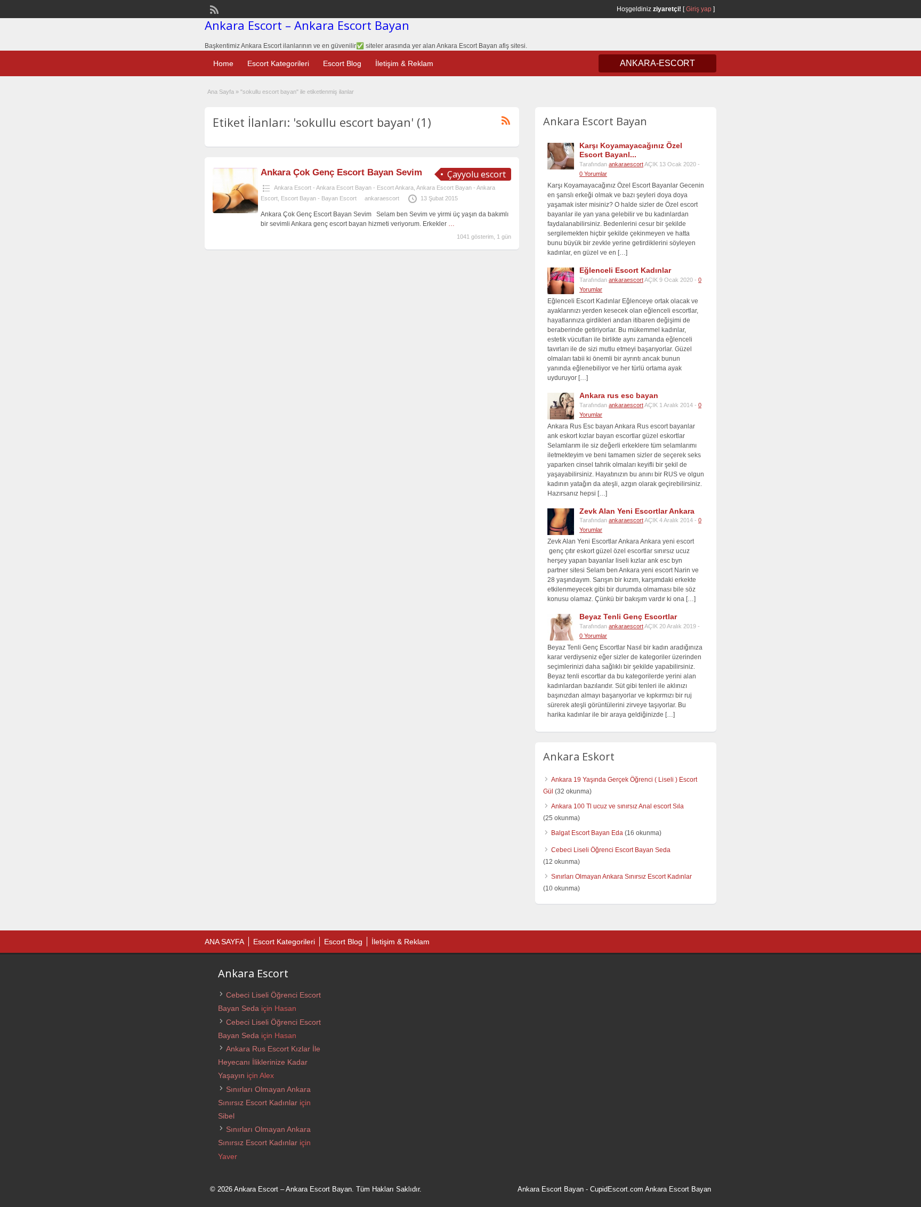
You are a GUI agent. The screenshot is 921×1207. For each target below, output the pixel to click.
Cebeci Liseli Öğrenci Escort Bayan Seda (610, 850)
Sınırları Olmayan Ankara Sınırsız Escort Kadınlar (621, 876)
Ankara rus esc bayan (618, 395)
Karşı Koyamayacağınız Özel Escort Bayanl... (630, 150)
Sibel (226, 1116)
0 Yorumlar (593, 174)
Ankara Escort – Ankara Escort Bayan (307, 25)
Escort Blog (342, 63)
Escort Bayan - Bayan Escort (319, 198)
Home (223, 63)
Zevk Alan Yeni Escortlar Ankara (636, 511)
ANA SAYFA (224, 941)
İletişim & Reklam (404, 63)
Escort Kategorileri (278, 63)
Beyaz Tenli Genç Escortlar (628, 616)
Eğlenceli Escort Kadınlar (625, 270)
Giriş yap (699, 9)
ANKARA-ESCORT (657, 63)
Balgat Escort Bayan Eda (587, 833)
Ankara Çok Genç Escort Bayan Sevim (341, 172)
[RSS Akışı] (213, 8)
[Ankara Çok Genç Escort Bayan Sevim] (235, 211)
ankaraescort (382, 198)
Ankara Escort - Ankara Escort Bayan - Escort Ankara (344, 187)
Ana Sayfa (220, 91)
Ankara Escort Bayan (551, 1189)
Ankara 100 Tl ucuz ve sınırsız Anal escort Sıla (617, 806)
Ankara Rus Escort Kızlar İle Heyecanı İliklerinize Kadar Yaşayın (269, 1062)
